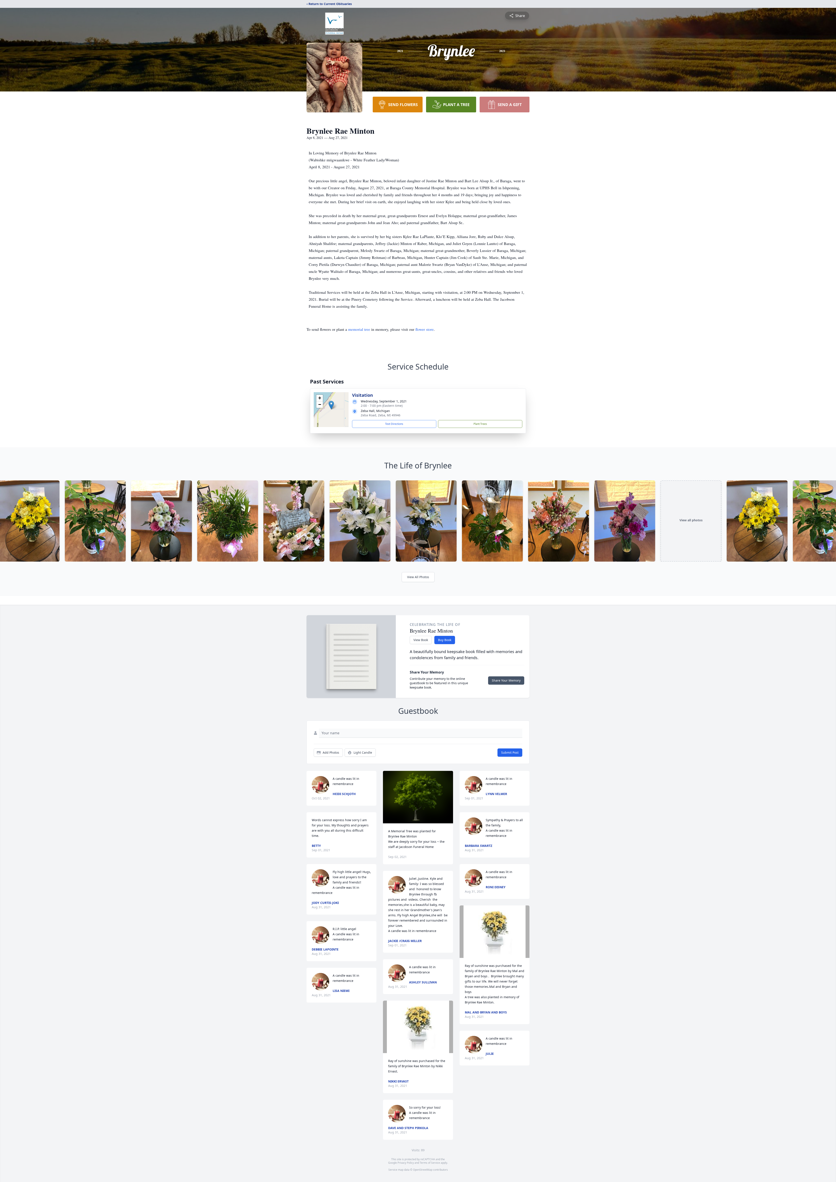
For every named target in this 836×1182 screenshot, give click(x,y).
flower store (424, 329)
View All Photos (418, 577)
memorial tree (359, 329)
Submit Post (510, 752)
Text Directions (394, 424)
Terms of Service (430, 1163)
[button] (331, 405)
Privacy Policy (406, 1163)
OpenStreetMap (422, 1170)
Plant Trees (480, 424)
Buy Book (444, 640)
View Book (420, 640)
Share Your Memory (506, 680)
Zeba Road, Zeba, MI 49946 (380, 415)
